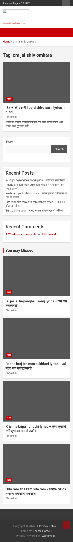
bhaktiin (12, 116)
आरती (9, 98)
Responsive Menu (66, 3)
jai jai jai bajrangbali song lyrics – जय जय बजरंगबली (35, 180)
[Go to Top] (66, 525)
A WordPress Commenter (21, 234)
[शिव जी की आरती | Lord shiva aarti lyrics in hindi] (36, 82)
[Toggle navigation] (7, 32)
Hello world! (49, 234)
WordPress (48, 536)
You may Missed (19, 250)
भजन (9, 292)
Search (10, 141)
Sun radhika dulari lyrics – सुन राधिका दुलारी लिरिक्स (34, 210)
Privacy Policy (47, 526)
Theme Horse (41, 531)
